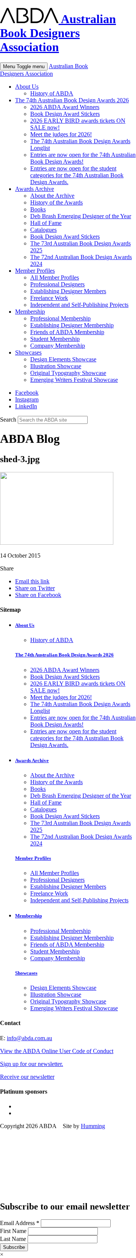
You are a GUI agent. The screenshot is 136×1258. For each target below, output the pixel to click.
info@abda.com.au (29, 1038)
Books (38, 209)
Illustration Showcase (55, 366)
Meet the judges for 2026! (61, 134)
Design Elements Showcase (63, 359)
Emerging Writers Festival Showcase (74, 380)
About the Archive (52, 195)
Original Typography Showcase (68, 373)
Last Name (14, 1239)
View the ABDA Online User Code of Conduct (56, 1051)
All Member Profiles (54, 277)
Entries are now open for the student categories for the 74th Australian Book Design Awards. (77, 175)
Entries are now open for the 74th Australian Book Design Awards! (83, 158)
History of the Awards (56, 202)
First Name (14, 1231)
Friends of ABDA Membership (67, 332)
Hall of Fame (46, 223)
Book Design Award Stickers (65, 114)
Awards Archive (34, 189)
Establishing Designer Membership (72, 325)
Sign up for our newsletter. (31, 1064)
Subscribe (14, 1247)
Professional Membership (60, 318)
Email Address (19, 1223)
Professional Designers (57, 284)
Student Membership (55, 339)
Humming (93, 1126)
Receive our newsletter (27, 1077)
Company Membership (57, 345)
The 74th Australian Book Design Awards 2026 (72, 100)
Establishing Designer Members (68, 291)
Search (8, 419)
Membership (30, 311)
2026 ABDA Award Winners (64, 107)
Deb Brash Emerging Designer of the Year (80, 216)
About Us (27, 86)
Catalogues (43, 230)
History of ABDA (51, 93)
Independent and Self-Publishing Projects (79, 305)
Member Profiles (35, 270)
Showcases (28, 352)
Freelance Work (49, 298)
